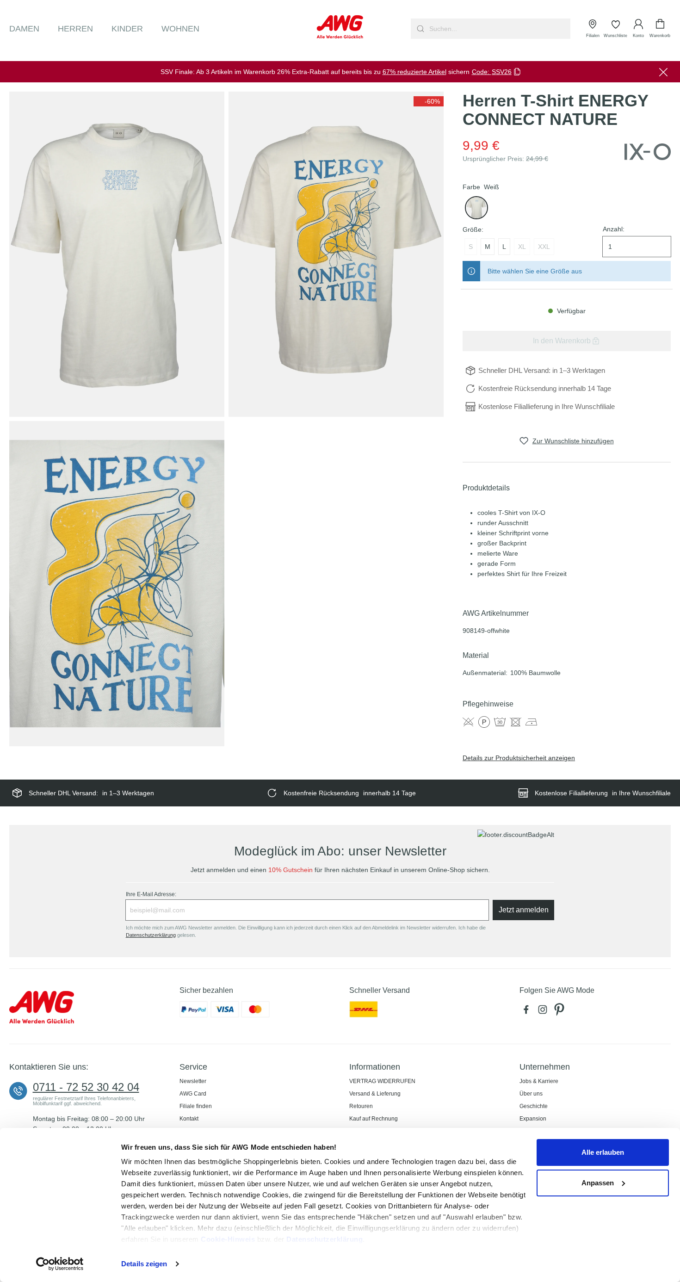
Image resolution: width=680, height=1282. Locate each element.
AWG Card (192, 1093)
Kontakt (188, 1118)
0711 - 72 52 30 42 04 (86, 1087)
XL (522, 246)
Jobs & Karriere (538, 1081)
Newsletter (192, 1081)
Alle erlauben (602, 1152)
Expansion (532, 1118)
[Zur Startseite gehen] (340, 26)
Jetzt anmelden (524, 910)
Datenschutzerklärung (324, 1239)
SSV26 (502, 71)
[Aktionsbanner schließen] (663, 72)
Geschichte (533, 1106)
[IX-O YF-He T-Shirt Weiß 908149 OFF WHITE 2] (336, 254)
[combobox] (498, 29)
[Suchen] (419, 29)
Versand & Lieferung (375, 1093)
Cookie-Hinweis (228, 1239)
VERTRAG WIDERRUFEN (382, 1081)
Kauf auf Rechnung (373, 1118)
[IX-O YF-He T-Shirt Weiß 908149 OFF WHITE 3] (116, 583)
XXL (544, 246)
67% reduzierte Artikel (414, 71)
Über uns (531, 1093)
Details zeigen (144, 1264)
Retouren (361, 1106)
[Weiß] (476, 207)
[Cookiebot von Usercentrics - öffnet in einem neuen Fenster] (59, 1264)
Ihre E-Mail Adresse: (151, 894)
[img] (429, 101)
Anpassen (597, 1183)
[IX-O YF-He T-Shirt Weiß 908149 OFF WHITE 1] (116, 254)
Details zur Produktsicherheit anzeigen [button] (519, 758)
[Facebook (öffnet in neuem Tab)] (527, 1012)
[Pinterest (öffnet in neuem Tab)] (560, 1012)
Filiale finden (195, 1106)
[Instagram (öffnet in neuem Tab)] (544, 1012)
